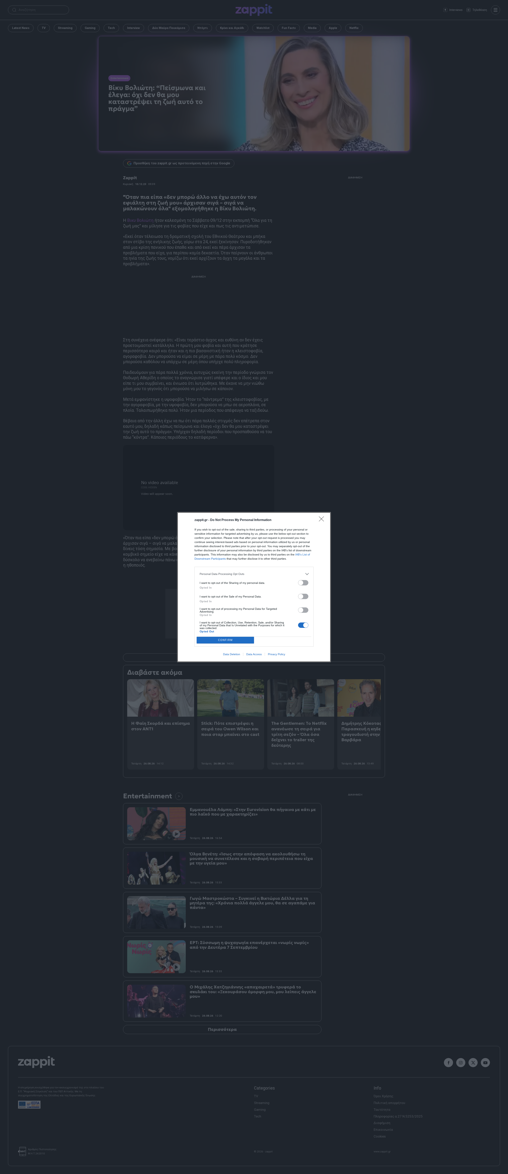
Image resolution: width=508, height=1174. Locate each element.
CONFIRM (225, 640)
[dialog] (254, 587)
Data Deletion (231, 654)
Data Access (254, 654)
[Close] (322, 520)
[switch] (303, 582)
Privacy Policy (276, 654)
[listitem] (254, 574)
